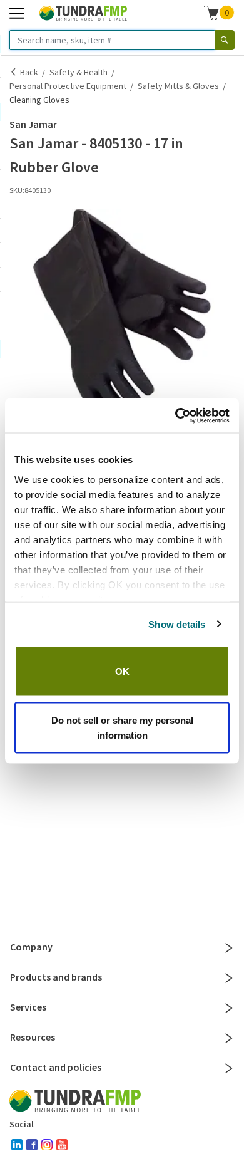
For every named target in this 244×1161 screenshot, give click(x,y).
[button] (122, 320)
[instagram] (46, 1144)
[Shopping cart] (211, 12)
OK (122, 671)
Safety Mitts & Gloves (178, 85)
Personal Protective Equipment (67, 85)
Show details (176, 623)
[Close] (229, 948)
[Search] (224, 40)
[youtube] (61, 1144)
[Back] (13, 72)
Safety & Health (78, 72)
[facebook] (31, 1144)
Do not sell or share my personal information (122, 727)
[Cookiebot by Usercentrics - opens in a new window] (175, 415)
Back (29, 72)
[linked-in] (16, 1144)
